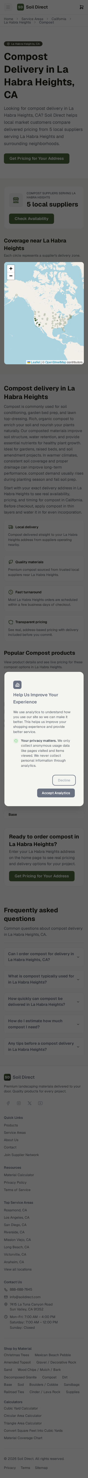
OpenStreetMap (55, 362)
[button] (10, 268)
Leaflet (35, 362)
